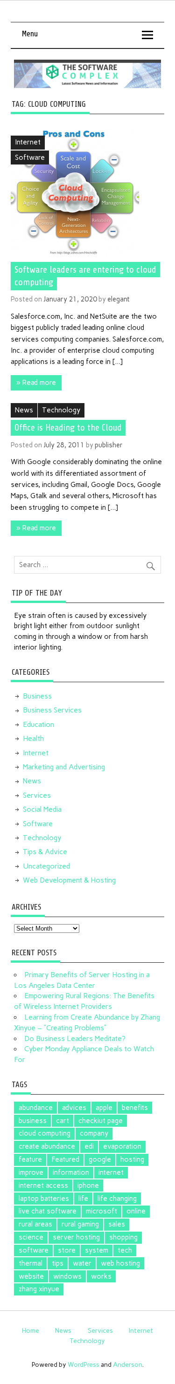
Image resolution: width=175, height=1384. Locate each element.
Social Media (42, 809)
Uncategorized (46, 866)
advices (74, 1107)
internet (111, 1172)
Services (37, 795)
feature (30, 1159)
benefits (135, 1107)
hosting (132, 1159)
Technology (61, 410)
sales (116, 1224)
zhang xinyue (39, 1289)
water (82, 1263)
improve (31, 1172)
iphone (88, 1185)
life (83, 1198)
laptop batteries (44, 1198)
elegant (118, 299)
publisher (109, 445)
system (96, 1250)
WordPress (83, 1364)
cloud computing (44, 1133)
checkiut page (100, 1121)
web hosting (120, 1263)
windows (67, 1276)
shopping (123, 1237)
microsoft (101, 1211)
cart (62, 1121)
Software (30, 157)
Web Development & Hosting (69, 880)
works (101, 1276)
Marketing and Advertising (64, 767)
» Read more (36, 382)
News (24, 410)
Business (37, 696)
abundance (36, 1107)
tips (57, 1263)
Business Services (52, 710)
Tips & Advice (45, 852)
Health (33, 738)
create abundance (47, 1146)
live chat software (48, 1211)
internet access (43, 1185)
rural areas (35, 1224)
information (71, 1172)
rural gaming (80, 1224)
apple (104, 1107)
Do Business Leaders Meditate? (75, 1039)
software (34, 1250)
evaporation (122, 1146)
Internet (28, 142)
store (67, 1250)
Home (30, 1330)
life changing (117, 1198)
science (31, 1237)
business (33, 1121)
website (31, 1276)
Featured (65, 1159)
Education (38, 724)
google (100, 1159)
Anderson (127, 1364)
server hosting (76, 1237)
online (136, 1211)
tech (125, 1250)
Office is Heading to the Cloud (68, 428)
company (94, 1133)
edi (89, 1146)
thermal (30, 1263)
